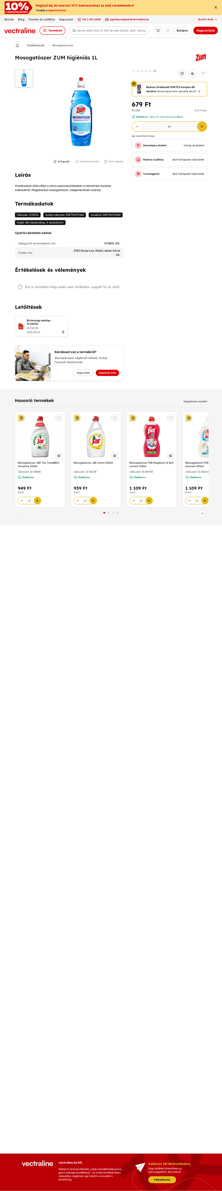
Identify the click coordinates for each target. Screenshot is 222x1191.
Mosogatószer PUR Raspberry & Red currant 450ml (151, 464)
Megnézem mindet (195, 401)
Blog (21, 19)
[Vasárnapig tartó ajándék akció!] (21, 418)
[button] (19, 513)
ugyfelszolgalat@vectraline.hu (129, 19)
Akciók (9, 19)
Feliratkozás (162, 1179)
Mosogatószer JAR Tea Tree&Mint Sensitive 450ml (38, 464)
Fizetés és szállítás (42, 19)
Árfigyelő (64, 161)
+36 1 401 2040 (91, 19)
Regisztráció (206, 30)
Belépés (182, 30)
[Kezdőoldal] (17, 45)
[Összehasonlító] (192, 73)
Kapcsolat (66, 19)
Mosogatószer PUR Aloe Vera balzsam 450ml (203, 464)
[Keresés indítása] (74, 30)
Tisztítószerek (35, 45)
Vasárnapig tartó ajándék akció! (176, 91)
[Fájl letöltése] (63, 332)
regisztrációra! (57, 10)
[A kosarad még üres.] (158, 30)
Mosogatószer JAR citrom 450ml (93, 462)
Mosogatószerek (63, 45)
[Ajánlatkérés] (182, 73)
